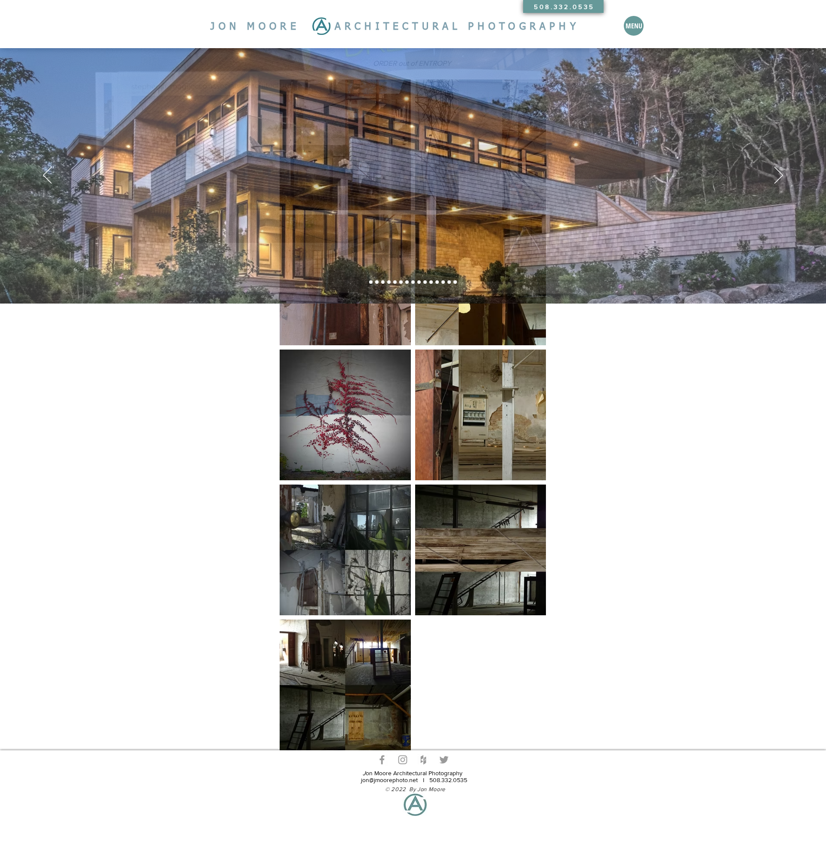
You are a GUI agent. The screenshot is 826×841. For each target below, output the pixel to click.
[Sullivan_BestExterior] (407, 282)
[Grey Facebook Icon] (382, 760)
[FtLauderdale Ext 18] (449, 282)
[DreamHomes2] (383, 282)
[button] (634, 26)
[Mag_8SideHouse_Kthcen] (419, 282)
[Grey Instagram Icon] (403, 760)
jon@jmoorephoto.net (389, 780)
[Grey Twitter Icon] (444, 760)
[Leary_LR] (413, 282)
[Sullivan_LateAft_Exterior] (455, 282)
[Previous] (47, 176)
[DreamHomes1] (377, 282)
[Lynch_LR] (443, 282)
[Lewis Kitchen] (395, 282)
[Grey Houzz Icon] (423, 760)
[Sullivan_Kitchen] (431, 282)
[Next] (778, 176)
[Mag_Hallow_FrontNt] (371, 282)
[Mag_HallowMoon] (425, 282)
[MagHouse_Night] (401, 282)
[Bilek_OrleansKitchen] (437, 282)
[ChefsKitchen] (389, 282)
